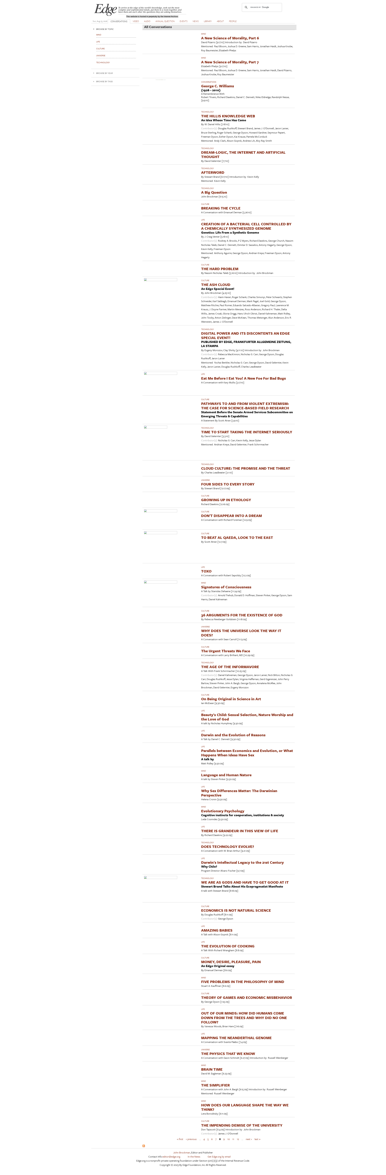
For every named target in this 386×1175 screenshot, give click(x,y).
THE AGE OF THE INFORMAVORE (230, 666)
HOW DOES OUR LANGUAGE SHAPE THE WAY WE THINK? (245, 1107)
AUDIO (147, 21)
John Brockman (181, 1152)
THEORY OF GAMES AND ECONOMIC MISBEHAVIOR (246, 997)
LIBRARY (208, 21)
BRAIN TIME (212, 1069)
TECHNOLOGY (207, 111)
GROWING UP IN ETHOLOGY (226, 499)
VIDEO (136, 21)
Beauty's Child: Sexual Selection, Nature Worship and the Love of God (247, 717)
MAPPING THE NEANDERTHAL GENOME (236, 1037)
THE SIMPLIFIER (215, 1085)
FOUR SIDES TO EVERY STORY (228, 484)
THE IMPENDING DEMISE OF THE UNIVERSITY (241, 1125)
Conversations (208, 81)
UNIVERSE (205, 480)
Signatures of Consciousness (226, 587)
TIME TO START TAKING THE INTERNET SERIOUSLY (246, 431)
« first (180, 1139)
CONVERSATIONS (119, 21)
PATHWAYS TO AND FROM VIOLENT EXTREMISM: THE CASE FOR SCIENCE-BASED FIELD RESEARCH (245, 406)
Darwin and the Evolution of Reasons (233, 734)
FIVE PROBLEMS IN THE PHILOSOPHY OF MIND (242, 981)
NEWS (196, 21)
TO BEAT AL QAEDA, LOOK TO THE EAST (237, 537)
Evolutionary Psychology (222, 810)
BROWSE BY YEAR (104, 73)
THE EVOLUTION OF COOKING (228, 946)
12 (238, 1139)
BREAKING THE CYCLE (220, 208)
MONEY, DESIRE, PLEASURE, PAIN (231, 961)
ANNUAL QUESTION (165, 21)
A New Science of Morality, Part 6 (230, 38)
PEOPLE (233, 21)
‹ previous (191, 1139)
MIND (203, 33)
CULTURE (205, 204)
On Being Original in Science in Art (231, 698)
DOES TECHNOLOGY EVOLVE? (227, 846)
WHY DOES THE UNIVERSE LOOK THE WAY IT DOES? (241, 633)
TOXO (206, 571)
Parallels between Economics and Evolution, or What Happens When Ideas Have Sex (247, 753)
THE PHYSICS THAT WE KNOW (228, 1053)
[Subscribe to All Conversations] (143, 1146)
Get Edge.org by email (219, 1156)
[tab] (115, 29)
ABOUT (220, 21)
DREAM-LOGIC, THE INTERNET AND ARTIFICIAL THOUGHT (243, 154)
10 (228, 1139)
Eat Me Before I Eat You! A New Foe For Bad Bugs (243, 378)
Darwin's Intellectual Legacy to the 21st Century (242, 862)
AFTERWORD (212, 172)
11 (233, 1139)
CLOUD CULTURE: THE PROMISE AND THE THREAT (245, 468)
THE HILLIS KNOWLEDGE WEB (228, 116)
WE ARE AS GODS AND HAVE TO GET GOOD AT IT (245, 882)
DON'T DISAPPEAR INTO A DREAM (231, 515)
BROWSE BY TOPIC (105, 29)
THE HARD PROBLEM (219, 268)
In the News (194, 1156)
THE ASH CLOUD (215, 284)
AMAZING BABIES (217, 930)
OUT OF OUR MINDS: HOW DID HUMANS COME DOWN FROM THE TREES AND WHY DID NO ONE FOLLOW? (244, 1017)
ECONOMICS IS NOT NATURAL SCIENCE (236, 910)
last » (257, 1139)
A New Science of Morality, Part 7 (230, 62)
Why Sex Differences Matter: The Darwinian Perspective (239, 793)
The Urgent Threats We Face (225, 650)
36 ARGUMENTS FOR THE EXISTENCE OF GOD (241, 615)
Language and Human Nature (226, 774)
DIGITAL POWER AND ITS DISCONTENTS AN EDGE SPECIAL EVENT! (245, 335)
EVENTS (184, 21)
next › (249, 1139)
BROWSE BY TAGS (104, 81)
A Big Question (214, 192)
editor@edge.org (171, 1156)
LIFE (203, 219)
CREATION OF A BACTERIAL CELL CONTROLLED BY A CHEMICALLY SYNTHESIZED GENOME (246, 226)
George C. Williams (217, 86)
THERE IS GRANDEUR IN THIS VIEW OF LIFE (239, 830)
